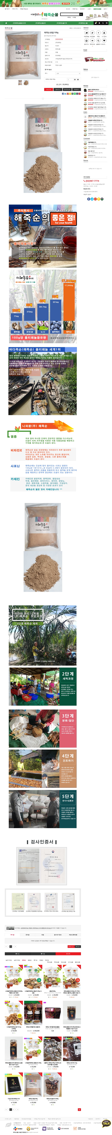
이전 (18, 953)
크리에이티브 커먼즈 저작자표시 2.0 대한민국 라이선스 (36, 928)
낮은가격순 (17, 960)
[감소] (78, 79)
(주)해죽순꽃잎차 (40, 23)
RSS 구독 (15, 9)
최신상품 (63, 962)
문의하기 (98, 1119)
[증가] (74, 79)
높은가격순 (9, 960)
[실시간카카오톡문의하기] (106, 1123)
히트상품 (49, 962)
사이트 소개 (8, 1119)
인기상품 (70, 962)
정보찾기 (82, 9)
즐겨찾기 (7, 9)
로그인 (68, 9)
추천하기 (76, 89)
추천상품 (56, 962)
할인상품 (77, 962)
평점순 (30, 960)
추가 (46, 73)
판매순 (24, 960)
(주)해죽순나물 (83, 23)
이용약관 (16, 1119)
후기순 (35, 960)
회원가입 (75, 9)
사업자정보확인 (98, 1123)
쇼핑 (89, 9)
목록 (68, 953)
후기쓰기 (71, 946)
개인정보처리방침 (26, 1119)
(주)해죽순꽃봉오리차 (19, 23)
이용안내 (90, 1119)
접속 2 (105, 9)
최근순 (47, 960)
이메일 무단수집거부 (39, 1119)
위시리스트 (67, 89)
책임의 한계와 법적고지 (54, 1119)
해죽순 (69, 17)
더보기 (78, 946)
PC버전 (105, 1119)
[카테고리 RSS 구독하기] (79, 1109)
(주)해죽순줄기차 (62, 23)
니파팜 (74, 17)
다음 (43, 953)
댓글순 (41, 960)
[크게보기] (23, 55)
